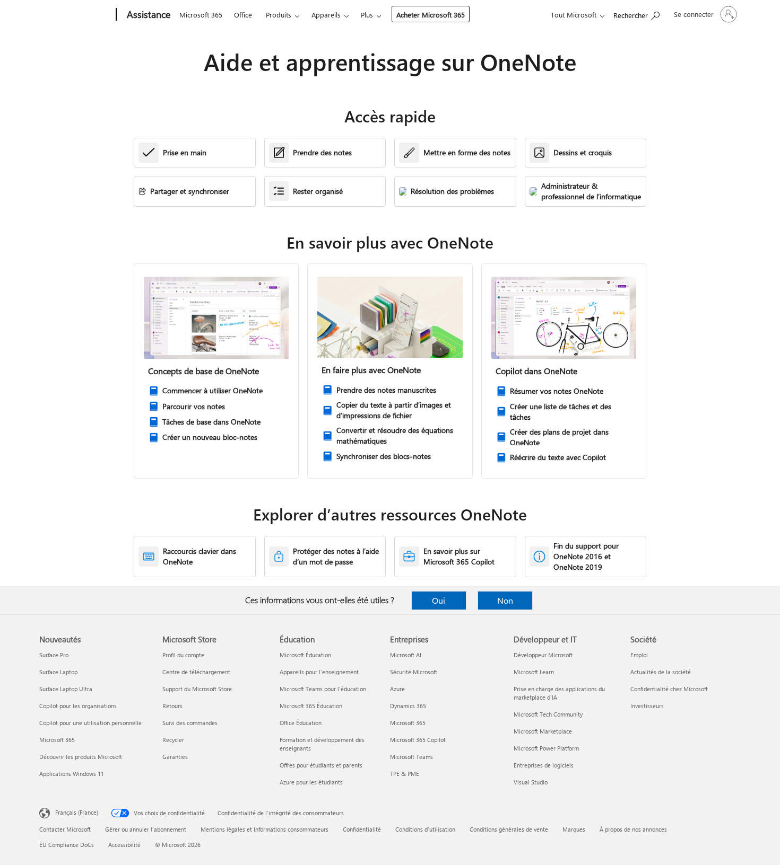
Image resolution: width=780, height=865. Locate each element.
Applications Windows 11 (71, 774)
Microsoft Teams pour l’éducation (323, 689)
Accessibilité (124, 845)
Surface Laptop (58, 672)
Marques (573, 829)
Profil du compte (183, 655)
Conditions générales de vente (509, 829)
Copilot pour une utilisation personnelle (90, 723)
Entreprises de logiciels (544, 765)
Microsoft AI (405, 655)
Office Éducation (301, 723)
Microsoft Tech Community (548, 714)
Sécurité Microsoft (413, 672)
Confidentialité (362, 829)
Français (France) (76, 812)
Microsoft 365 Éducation (311, 706)
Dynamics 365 (408, 706)
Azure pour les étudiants (311, 782)
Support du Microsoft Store (197, 689)
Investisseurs (647, 706)
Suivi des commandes (190, 723)
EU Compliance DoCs (66, 845)
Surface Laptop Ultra (65, 689)
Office (243, 14)
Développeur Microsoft (543, 655)
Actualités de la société (660, 672)
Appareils (326, 14)
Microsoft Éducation (305, 655)
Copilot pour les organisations (78, 706)
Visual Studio (531, 782)
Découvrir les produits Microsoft (80, 757)
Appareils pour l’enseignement (319, 672)
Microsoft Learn (534, 672)
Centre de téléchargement (196, 672)
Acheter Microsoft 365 (430, 14)
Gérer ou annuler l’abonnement (145, 829)
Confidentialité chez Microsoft (669, 689)
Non (505, 600)
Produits (278, 14)
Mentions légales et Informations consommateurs (264, 829)
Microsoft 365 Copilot (418, 740)
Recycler (173, 740)
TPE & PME (404, 774)
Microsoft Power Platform (546, 748)
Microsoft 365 (200, 14)
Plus (367, 14)
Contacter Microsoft (65, 829)
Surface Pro (53, 655)
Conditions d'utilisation (425, 829)
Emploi (639, 655)
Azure (397, 689)
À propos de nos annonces (633, 829)
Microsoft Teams (411, 757)
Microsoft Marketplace (543, 731)
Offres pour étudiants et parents (321, 765)
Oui (438, 600)
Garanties (175, 757)
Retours (172, 706)
